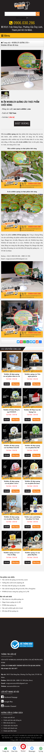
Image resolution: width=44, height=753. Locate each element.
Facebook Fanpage (10, 697)
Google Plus (8, 702)
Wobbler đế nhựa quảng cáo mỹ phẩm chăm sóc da (11, 375)
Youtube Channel (10, 706)
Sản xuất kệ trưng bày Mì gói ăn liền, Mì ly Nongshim (18, 588)
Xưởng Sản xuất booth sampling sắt (13, 583)
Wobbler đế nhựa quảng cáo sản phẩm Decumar (32, 482)
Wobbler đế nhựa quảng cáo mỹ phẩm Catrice (11, 482)
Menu (6, 35)
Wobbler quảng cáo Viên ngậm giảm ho (32, 375)
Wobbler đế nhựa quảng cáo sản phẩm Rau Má (32, 446)
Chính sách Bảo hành (9, 731)
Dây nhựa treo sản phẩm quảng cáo (13, 599)
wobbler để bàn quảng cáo (20, 235)
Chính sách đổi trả (9, 717)
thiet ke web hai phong (27, 740)
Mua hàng (15, 384)
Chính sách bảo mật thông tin (12, 720)
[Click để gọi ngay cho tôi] (23, 746)
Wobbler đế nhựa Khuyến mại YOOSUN (11, 411)
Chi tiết (6, 384)
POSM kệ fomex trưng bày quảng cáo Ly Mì (15, 591)
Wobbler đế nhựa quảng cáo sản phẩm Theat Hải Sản (11, 518)
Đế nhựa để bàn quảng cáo (10, 611)
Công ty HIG (14, 740)
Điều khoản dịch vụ (9, 723)
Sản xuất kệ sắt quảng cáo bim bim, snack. (15, 580)
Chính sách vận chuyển (10, 725)
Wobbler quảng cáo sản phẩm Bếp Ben (32, 554)
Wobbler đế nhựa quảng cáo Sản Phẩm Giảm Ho (11, 446)
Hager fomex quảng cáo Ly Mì (11, 602)
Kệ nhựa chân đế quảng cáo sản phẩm (13, 585)
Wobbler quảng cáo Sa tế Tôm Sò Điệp (11, 554)
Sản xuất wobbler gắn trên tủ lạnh (12, 608)
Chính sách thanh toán (10, 728)
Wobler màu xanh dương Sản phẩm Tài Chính (32, 518)
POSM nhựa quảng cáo (9, 605)
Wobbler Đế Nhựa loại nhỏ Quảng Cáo (32, 411)
